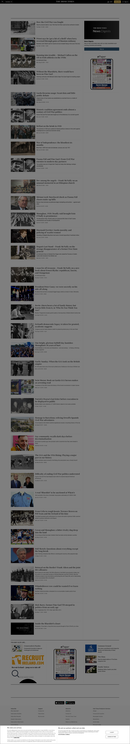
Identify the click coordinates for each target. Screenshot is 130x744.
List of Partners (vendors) (64, 734)
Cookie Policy (16, 737)
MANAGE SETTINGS (112, 736)
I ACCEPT (112, 732)
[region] (65, 734)
